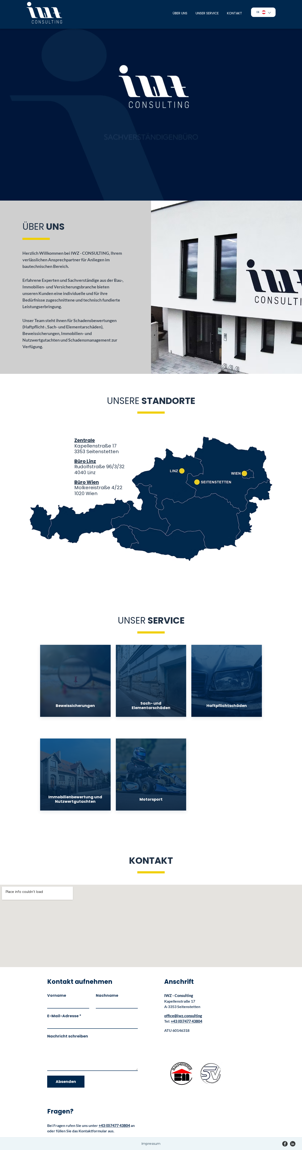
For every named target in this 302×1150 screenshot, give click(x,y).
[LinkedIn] (292, 1143)
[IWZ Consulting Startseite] (44, 13)
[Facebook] (285, 1143)
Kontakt (234, 13)
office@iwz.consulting (183, 1015)
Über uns (180, 13)
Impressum (151, 1143)
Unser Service (207, 13)
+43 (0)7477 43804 (114, 1125)
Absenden (66, 1081)
